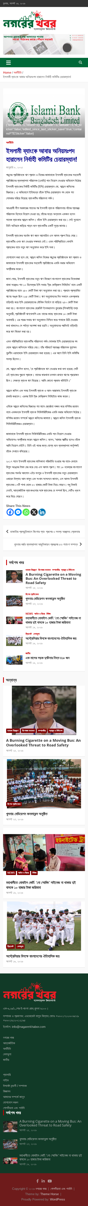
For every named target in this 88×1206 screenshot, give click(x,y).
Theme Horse (49, 1194)
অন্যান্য (11, 680)
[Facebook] (10, 512)
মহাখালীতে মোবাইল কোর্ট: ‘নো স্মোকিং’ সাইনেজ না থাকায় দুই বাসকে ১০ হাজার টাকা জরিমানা (53, 620)
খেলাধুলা (36, 633)
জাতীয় (28, 653)
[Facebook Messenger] (18, 512)
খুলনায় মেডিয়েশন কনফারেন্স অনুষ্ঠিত (45, 598)
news (29, 613)
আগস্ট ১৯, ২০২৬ (34, 627)
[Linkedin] (42, 512)
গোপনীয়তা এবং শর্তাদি (14, 1108)
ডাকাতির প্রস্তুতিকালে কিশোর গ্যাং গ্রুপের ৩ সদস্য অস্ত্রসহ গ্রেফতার (45, 531)
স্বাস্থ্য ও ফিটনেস (67, 569)
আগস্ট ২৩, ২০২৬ (34, 603)
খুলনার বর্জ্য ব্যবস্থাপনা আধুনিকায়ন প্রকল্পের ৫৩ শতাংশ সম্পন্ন (46, 544)
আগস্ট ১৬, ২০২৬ (34, 643)
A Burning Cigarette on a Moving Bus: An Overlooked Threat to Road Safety (53, 578)
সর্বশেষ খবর (16, 562)
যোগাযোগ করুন (10, 1102)
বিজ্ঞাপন (6, 1091)
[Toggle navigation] (8, 62)
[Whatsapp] (26, 512)
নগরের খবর (8, 1037)
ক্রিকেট (29, 633)
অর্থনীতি (10, 142)
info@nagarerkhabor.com (29, 1026)
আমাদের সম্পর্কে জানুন (14, 1097)
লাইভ (6, 1080)
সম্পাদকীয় (56, 569)
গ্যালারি (7, 1074)
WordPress (57, 1199)
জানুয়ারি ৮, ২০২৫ (14, 167)
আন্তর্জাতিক (9, 1043)
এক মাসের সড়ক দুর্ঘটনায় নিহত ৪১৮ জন (48, 657)
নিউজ (48, 613)
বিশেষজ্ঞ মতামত (44, 569)
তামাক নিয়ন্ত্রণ (31, 569)
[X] (34, 512)
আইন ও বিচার (39, 613)
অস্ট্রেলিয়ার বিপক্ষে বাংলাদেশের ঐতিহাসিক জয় (51, 638)
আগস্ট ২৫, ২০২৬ (34, 587)
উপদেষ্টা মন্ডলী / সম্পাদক (15, 1085)
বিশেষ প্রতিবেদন (32, 594)
